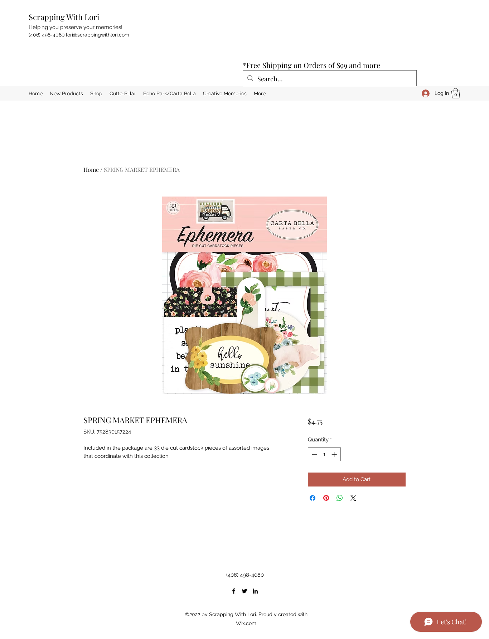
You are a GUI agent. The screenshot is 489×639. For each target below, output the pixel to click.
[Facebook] (233, 591)
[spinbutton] (324, 454)
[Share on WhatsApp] (339, 498)
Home (91, 169)
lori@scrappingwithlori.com (97, 35)
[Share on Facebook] (312, 498)
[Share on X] (353, 498)
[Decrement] (314, 454)
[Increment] (335, 454)
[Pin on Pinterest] (326, 498)
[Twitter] (244, 591)
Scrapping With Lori (64, 16)
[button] (455, 93)
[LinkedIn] (255, 591)
